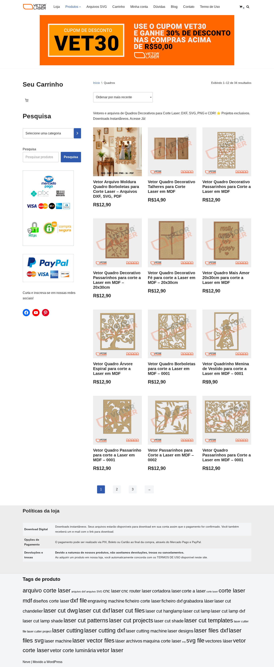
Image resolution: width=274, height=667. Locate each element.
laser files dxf (211, 630)
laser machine (58, 640)
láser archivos (128, 640)
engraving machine (106, 601)
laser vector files (93, 640)
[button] (80, 7)
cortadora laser (166, 590)
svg (184, 641)
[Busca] (247, 6)
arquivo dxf (78, 591)
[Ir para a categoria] (77, 133)
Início (96, 82)
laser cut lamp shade (43, 620)
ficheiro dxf (172, 601)
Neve (26, 662)
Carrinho (118, 6)
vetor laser (110, 650)
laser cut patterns (86, 620)
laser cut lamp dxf (228, 611)
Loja (57, 6)
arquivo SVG (94, 591)
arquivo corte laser (47, 590)
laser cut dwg (61, 610)
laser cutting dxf (104, 630)
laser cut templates (208, 620)
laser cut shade (169, 620)
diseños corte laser (51, 601)
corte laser (212, 591)
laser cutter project (39, 631)
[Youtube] (36, 312)
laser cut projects (131, 620)
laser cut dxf (94, 610)
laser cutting (67, 630)
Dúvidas (159, 6)
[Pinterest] (45, 312)
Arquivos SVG (96, 6)
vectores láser (218, 640)
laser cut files (128, 610)
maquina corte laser (162, 640)
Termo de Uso (210, 6)
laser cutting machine (146, 630)
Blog (174, 6)
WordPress (54, 662)
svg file (195, 640)
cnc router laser (136, 590)
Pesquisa (29, 149)
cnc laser (112, 590)
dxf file (78, 600)
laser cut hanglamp (164, 611)
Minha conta (139, 6)
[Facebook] (26, 312)
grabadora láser (198, 601)
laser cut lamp (196, 611)
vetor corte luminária (73, 650)
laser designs (180, 630)
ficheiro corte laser (143, 601)
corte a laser (194, 590)
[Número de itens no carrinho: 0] (27, 100)
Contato (188, 6)
